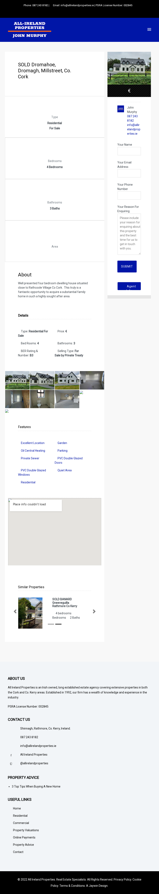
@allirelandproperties (34, 763)
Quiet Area (65, 470)
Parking (62, 450)
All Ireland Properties (33, 754)
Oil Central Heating (33, 450)
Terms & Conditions (72, 885)
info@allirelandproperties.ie (133, 129)
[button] (15, 611)
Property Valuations (26, 830)
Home (17, 808)
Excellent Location (33, 443)
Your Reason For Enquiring (128, 209)
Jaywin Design (98, 885)
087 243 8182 (29, 737)
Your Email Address (124, 164)
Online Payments (24, 837)
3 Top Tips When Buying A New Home (36, 786)
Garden (62, 443)
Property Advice (23, 844)
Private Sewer (30, 458)
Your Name (124, 144)
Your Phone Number (125, 187)
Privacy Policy (122, 879)
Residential (28, 482)
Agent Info (131, 287)
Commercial (21, 823)
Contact (18, 852)
